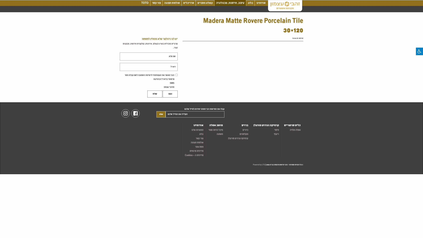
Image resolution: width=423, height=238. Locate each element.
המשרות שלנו (197, 130)
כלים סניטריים (292, 125)
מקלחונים (244, 134)
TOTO (145, 3)
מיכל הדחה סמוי (216, 130)
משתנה (220, 134)
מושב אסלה (216, 125)
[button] (419, 51)
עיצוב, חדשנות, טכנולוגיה (230, 3)
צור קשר (156, 3)
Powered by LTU (259, 165)
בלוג (250, 3)
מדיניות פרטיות (196, 151)
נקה (170, 94)
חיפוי (276, 130)
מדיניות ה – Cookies (194, 155)
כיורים (245, 130)
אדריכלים (188, 3)
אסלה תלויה (295, 130)
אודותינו (261, 3)
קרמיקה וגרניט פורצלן (266, 125)
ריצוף (276, 134)
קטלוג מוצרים (205, 3)
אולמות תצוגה (172, 3)
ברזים (245, 125)
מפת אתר (199, 147)
